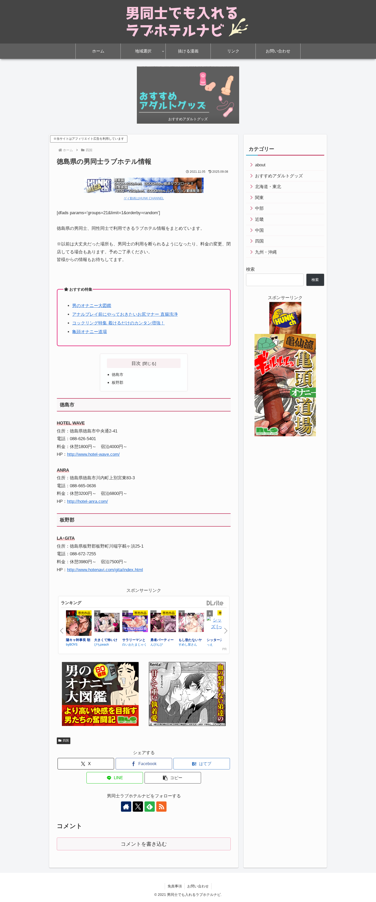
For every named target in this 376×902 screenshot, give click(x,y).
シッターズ (215, 639)
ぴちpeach (101, 644)
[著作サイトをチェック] (126, 806)
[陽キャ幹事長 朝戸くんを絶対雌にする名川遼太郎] (79, 623)
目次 (136, 363)
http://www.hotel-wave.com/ (93, 454)
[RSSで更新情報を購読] (161, 806)
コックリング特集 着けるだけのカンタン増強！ (118, 323)
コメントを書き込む (144, 844)
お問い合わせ (198, 886)
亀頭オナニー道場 (89, 331)
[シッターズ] (219, 623)
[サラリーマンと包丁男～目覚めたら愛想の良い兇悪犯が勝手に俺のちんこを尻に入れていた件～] (135, 623)
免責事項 (175, 886)
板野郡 (117, 382)
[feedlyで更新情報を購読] (150, 806)
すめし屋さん (188, 644)
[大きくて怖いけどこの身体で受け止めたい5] (107, 623)
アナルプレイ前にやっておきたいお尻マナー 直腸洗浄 (125, 314)
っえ (210, 644)
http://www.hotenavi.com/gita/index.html (105, 569)
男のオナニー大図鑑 (91, 305)
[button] (173, 778)
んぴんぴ (156, 644)
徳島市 (117, 374)
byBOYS (72, 644)
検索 (250, 269)
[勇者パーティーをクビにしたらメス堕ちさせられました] (163, 623)
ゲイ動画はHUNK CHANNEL (144, 198)
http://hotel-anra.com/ (87, 501)
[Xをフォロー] (138, 806)
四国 (66, 740)
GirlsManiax (215, 603)
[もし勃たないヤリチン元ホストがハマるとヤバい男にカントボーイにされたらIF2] (191, 623)
